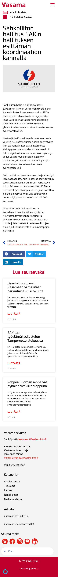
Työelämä (9, 485)
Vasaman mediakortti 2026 (19, 524)
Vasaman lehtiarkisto (16, 516)
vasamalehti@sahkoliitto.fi (31, 439)
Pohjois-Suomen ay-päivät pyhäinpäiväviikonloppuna (27, 384)
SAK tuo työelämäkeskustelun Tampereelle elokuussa (25, 337)
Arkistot (9, 509)
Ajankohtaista (18, 12)
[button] (52, 4)
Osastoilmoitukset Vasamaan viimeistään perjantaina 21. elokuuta (25, 287)
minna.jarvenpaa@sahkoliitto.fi (21, 457)
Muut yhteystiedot (14, 465)
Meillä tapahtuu (13, 499)
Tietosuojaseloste (29, 568)
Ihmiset (8, 490)
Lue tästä (13, 313)
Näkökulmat (11, 494)
